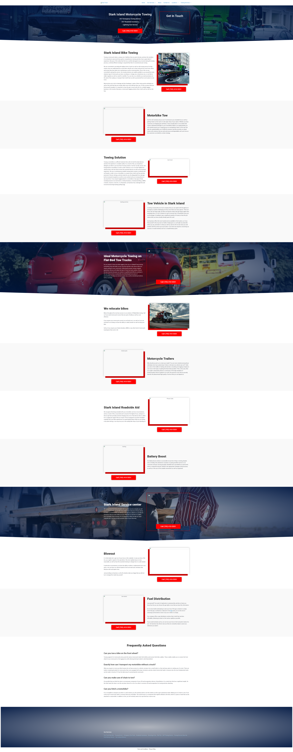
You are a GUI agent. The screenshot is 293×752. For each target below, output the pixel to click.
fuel (171, 610)
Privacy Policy (152, 749)
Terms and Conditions (142, 749)
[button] (155, 2)
